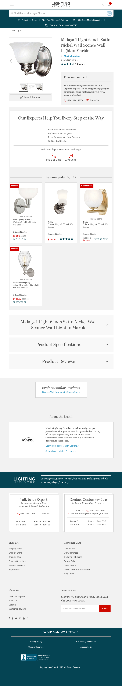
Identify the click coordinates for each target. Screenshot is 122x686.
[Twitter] (16, 618)
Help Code (69, 574)
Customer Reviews (17, 609)
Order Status (70, 565)
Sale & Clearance (17, 565)
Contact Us (69, 549)
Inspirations (14, 570)
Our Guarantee (71, 553)
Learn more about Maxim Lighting (62, 446)
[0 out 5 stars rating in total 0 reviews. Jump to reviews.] (20, 239)
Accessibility (86, 647)
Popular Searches (17, 561)
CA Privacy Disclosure (86, 642)
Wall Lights (16, 30)
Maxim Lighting (72, 56)
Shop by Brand (15, 553)
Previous (11, 61)
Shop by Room (15, 549)
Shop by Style (15, 557)
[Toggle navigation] (12, 5)
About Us (13, 601)
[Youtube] (24, 618)
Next (50, 61)
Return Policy (70, 561)
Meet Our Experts (17, 597)
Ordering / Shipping (73, 557)
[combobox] (61, 13)
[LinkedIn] (27, 618)
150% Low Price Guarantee (77, 570)
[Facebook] (12, 618)
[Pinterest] (9, 618)
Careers (12, 605)
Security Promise (35, 647)
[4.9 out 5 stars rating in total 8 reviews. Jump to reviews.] (67, 239)
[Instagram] (20, 618)
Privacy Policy (36, 642)
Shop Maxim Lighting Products (60, 451)
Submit (105, 609)
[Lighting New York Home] (61, 5)
